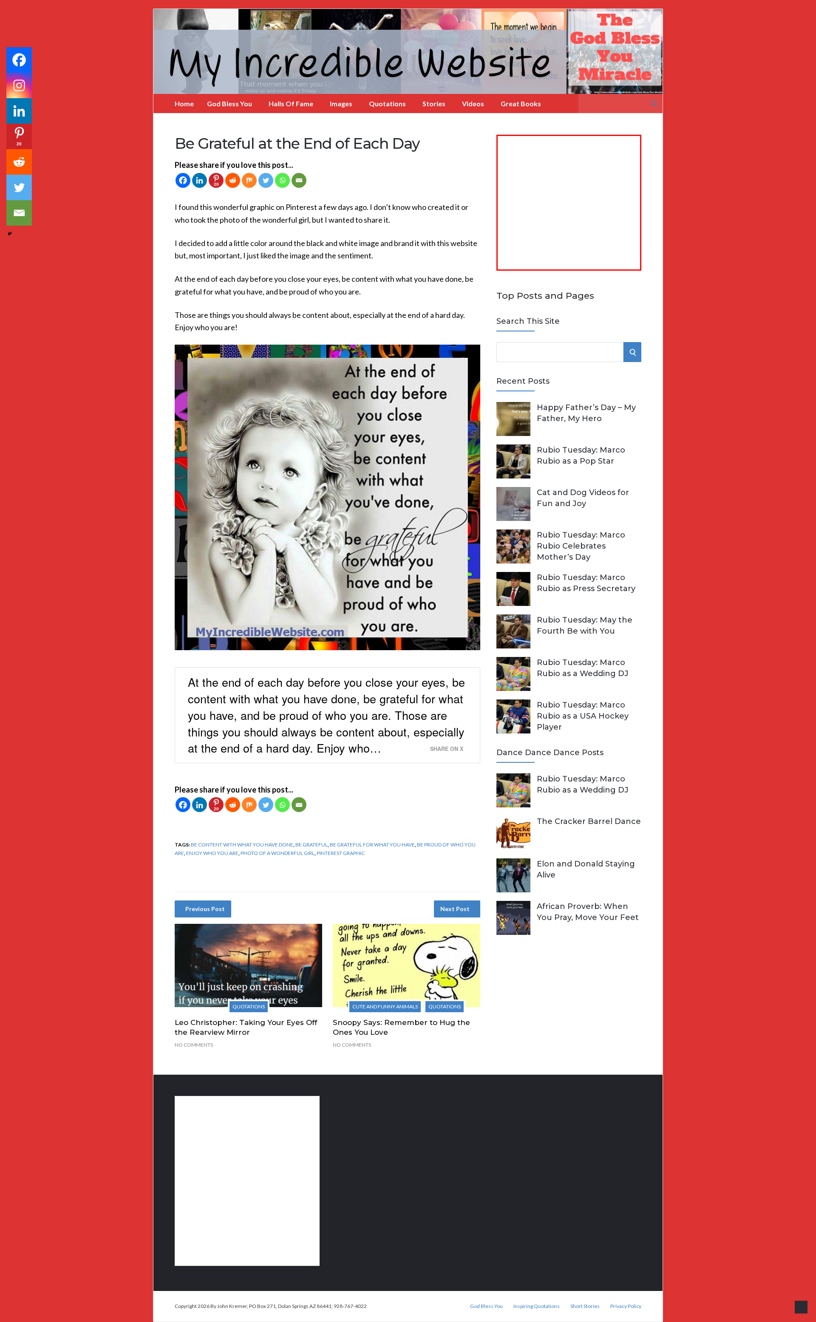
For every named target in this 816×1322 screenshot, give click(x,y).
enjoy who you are (212, 853)
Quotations (387, 103)
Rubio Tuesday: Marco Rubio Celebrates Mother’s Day (581, 546)
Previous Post (205, 908)
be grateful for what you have (372, 844)
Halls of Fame (291, 103)
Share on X (446, 749)
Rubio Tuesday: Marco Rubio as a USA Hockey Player (583, 716)
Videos (473, 103)
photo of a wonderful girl (277, 853)
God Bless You (229, 103)
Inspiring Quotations (536, 1306)
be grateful (311, 844)
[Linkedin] (199, 180)
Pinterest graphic (341, 853)
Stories (433, 103)
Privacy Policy (625, 1306)
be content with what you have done (242, 844)
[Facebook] (183, 180)
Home (184, 103)
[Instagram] (19, 85)
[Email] (299, 180)
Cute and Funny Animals (385, 1006)
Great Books (521, 103)
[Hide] (9, 233)
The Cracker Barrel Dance (589, 821)
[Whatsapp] (282, 180)
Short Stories (585, 1306)
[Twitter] (265, 180)
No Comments (194, 1045)
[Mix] (249, 180)
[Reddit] (232, 180)
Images (341, 103)
